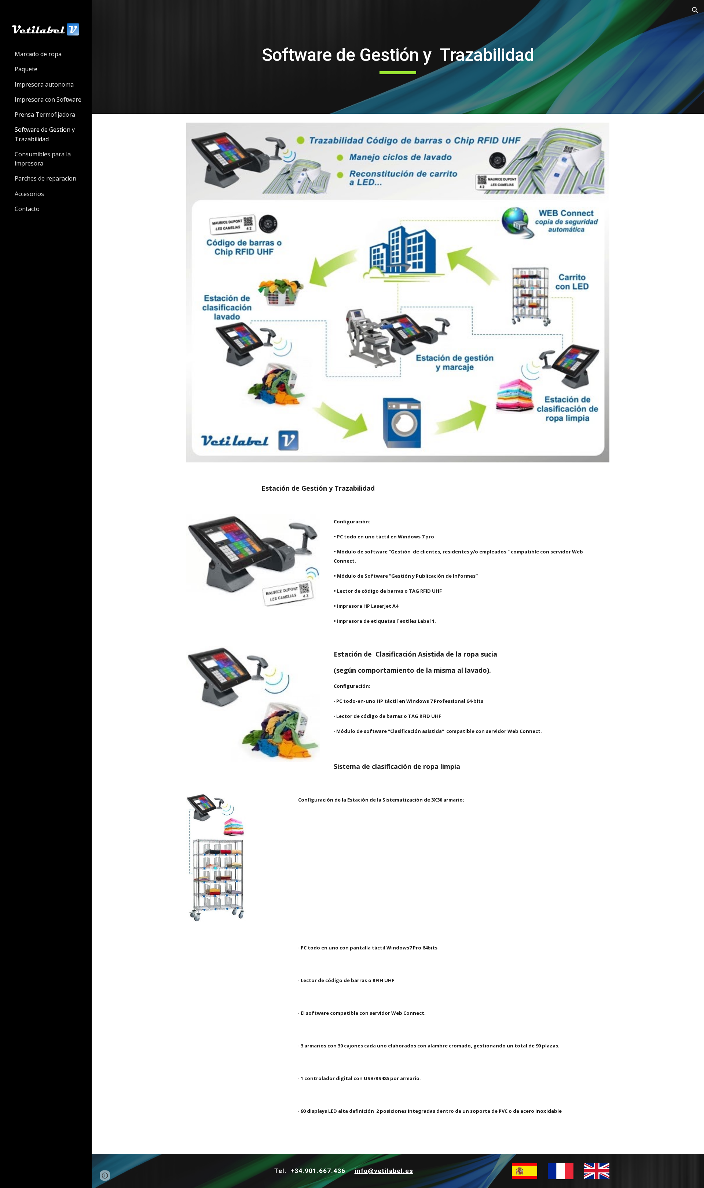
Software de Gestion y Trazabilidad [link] (45, 134)
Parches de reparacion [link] (45, 178)
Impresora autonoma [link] (44, 84)
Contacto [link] (27, 209)
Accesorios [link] (29, 194)
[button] (695, 10)
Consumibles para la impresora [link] (43, 158)
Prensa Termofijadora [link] (45, 114)
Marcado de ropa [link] (38, 54)
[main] (397, 57)
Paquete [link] (26, 69)
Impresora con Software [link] (48, 99)
